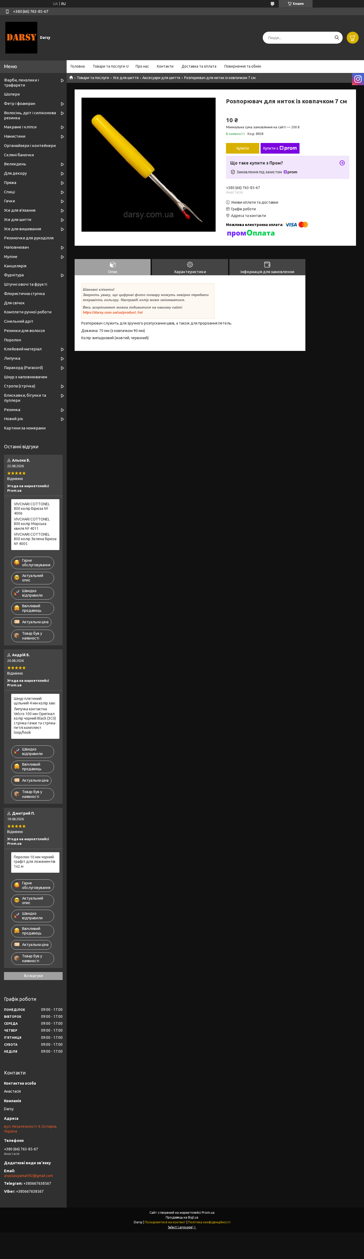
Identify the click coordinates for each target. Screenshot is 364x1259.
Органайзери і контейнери (30, 145)
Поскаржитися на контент (165, 1222)
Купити (243, 148)
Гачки (9, 201)
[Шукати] (337, 38)
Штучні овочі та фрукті (25, 284)
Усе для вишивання (22, 229)
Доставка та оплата (198, 66)
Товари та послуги (109, 66)
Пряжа (10, 182)
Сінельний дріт (18, 321)
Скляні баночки (19, 155)
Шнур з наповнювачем (25, 377)
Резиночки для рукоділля (29, 238)
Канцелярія (15, 266)
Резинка (12, 409)
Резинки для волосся (24, 330)
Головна (78, 66)
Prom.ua (208, 1212)
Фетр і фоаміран (19, 103)
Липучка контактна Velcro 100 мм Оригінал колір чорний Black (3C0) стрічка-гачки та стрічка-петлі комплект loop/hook (35, 721)
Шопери (12, 94)
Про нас (142, 66)
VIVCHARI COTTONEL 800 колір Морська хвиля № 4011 (32, 524)
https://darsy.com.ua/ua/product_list (113, 312)
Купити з (270, 148)
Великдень (15, 164)
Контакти (165, 66)
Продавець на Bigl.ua (182, 1217)
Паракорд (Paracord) (23, 367)
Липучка (12, 358)
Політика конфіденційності (209, 1222)
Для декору (15, 173)
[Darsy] (21, 37)
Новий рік (13, 418)
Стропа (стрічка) (19, 386)
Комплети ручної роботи (27, 312)
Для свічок (14, 303)
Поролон (12, 340)
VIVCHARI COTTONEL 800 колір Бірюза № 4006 (32, 508)
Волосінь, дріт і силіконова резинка (30, 115)
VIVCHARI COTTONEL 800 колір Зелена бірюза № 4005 (35, 539)
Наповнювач (16, 247)
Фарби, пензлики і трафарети (21, 82)
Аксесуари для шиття (161, 78)
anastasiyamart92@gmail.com (28, 1176)
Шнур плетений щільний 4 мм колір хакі (34, 701)
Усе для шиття (126, 78)
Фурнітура (14, 275)
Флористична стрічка (24, 293)
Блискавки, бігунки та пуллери (25, 398)
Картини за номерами (25, 428)
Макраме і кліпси (20, 127)
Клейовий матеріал (23, 349)
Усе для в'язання (19, 210)
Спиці (9, 192)
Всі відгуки (33, 976)
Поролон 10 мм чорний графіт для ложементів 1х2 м (34, 861)
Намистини (14, 136)
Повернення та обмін (242, 66)
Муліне (10, 256)
